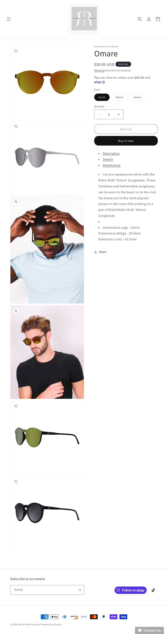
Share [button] (103, 252)
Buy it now (126, 141)
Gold (104, 98)
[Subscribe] (79, 590)
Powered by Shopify (51, 624)
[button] (8, 19)
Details (108, 159)
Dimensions (111, 165)
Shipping (99, 70)
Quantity (99, 106)
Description (111, 153)
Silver (140, 98)
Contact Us (151, 630)
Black (122, 98)
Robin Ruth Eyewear (29, 624)
